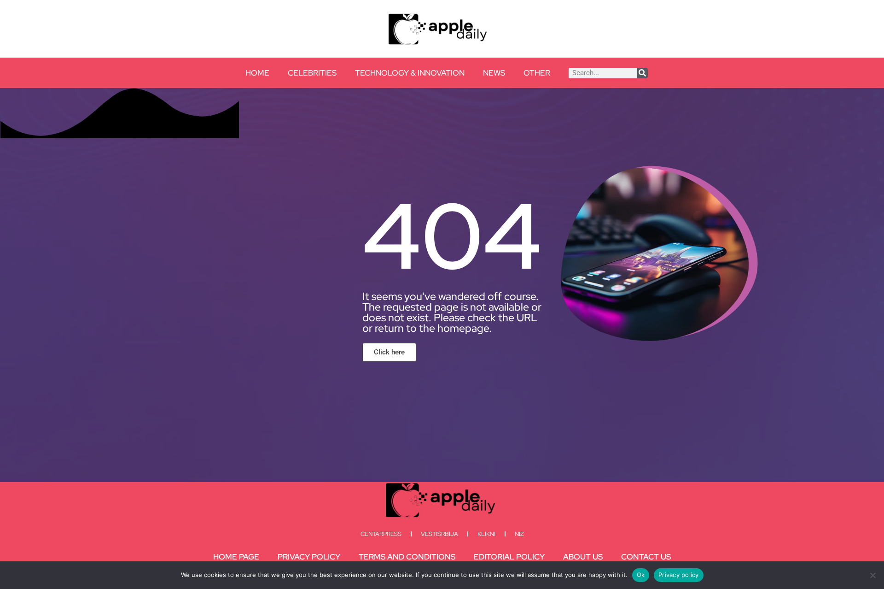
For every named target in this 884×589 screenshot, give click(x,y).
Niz (519, 534)
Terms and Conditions (407, 557)
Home (257, 73)
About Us (583, 557)
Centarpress (381, 534)
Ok (641, 574)
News (494, 73)
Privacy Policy (309, 557)
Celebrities (312, 73)
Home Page (236, 557)
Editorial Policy (509, 557)
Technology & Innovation (410, 73)
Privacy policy (678, 574)
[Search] (642, 73)
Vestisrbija (439, 534)
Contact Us (646, 557)
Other (536, 73)
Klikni (486, 534)
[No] (872, 575)
